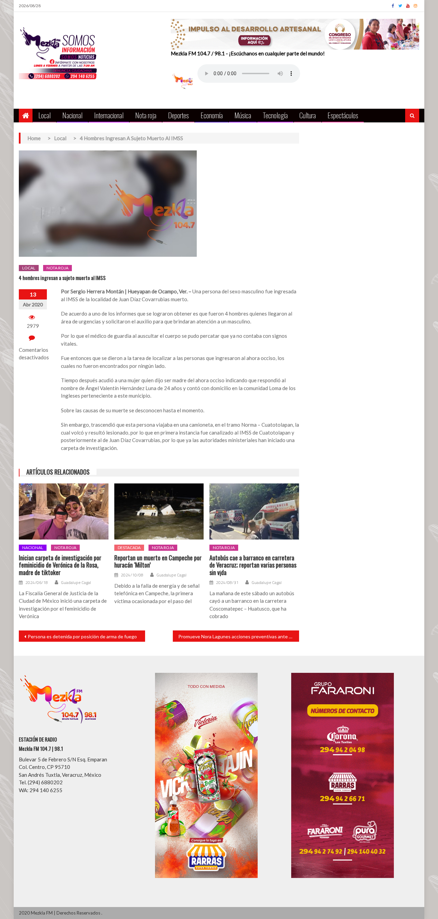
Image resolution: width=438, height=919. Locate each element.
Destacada (129, 547)
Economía (212, 115)
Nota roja (145, 115)
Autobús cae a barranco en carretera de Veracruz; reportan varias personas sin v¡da (252, 565)
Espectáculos (342, 115)
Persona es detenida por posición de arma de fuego (82, 636)
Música (242, 115)
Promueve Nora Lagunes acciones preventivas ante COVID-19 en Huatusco (238, 636)
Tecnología (275, 115)
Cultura (307, 115)
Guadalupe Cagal (76, 583)
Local (44, 115)
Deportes (178, 115)
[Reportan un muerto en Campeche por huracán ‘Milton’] (159, 511)
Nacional (72, 115)
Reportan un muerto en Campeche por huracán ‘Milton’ (158, 561)
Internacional (109, 115)
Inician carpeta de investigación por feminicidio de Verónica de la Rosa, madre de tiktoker (60, 565)
